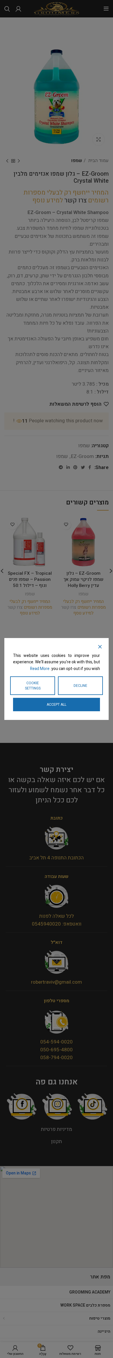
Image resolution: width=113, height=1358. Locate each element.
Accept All (56, 704)
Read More (40, 669)
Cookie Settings (33, 685)
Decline (80, 685)
